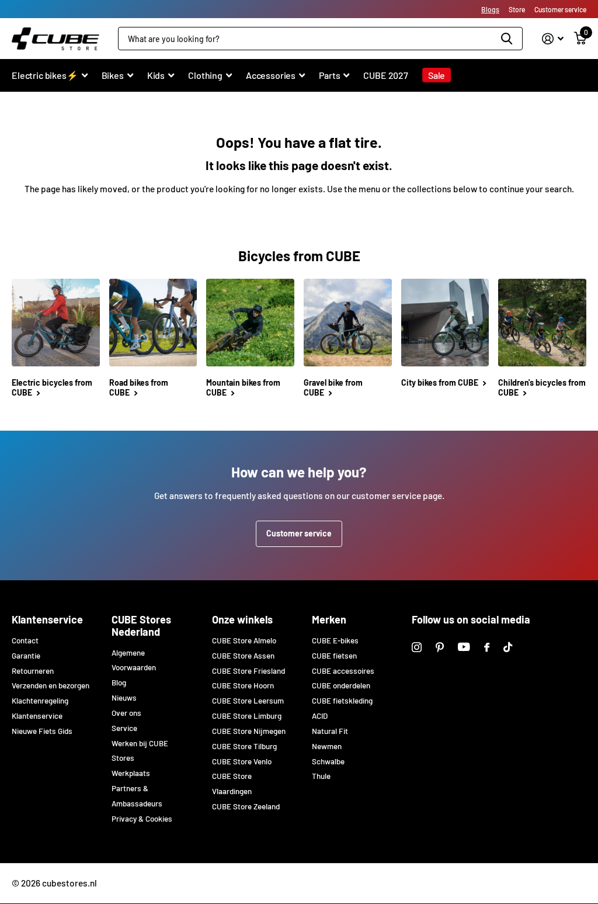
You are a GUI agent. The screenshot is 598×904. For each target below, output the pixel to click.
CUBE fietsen (334, 655)
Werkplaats (131, 773)
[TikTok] (507, 647)
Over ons (126, 713)
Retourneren (33, 671)
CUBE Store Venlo (242, 761)
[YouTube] (464, 647)
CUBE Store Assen (243, 655)
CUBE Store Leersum (248, 700)
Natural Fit (330, 731)
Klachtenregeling (40, 700)
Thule (321, 776)
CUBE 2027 (385, 75)
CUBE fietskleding (342, 700)
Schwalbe (328, 761)
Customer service (299, 533)
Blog (119, 682)
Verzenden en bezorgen (50, 685)
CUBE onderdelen (341, 685)
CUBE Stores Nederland (141, 625)
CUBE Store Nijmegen (249, 731)
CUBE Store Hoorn (243, 685)
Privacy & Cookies (142, 818)
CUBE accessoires (343, 671)
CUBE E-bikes (335, 640)
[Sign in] (552, 39)
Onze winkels (242, 619)
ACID (320, 716)
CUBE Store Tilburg (244, 746)
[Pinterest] (440, 647)
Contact (25, 640)
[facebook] (486, 647)
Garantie (26, 655)
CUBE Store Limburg (246, 716)
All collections (50, 81)
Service (124, 728)
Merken (329, 619)
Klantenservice (47, 619)
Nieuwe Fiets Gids (42, 731)
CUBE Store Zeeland (246, 806)
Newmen (327, 746)
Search (507, 38)
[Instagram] (417, 647)
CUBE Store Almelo (244, 640)
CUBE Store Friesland (248, 671)
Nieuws (124, 697)
